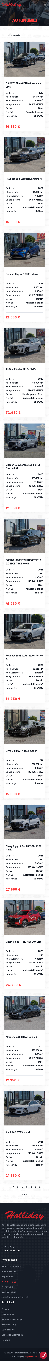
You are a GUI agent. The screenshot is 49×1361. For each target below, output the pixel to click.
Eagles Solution (32, 1356)
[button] (45, 5)
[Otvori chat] (43, 1355)
